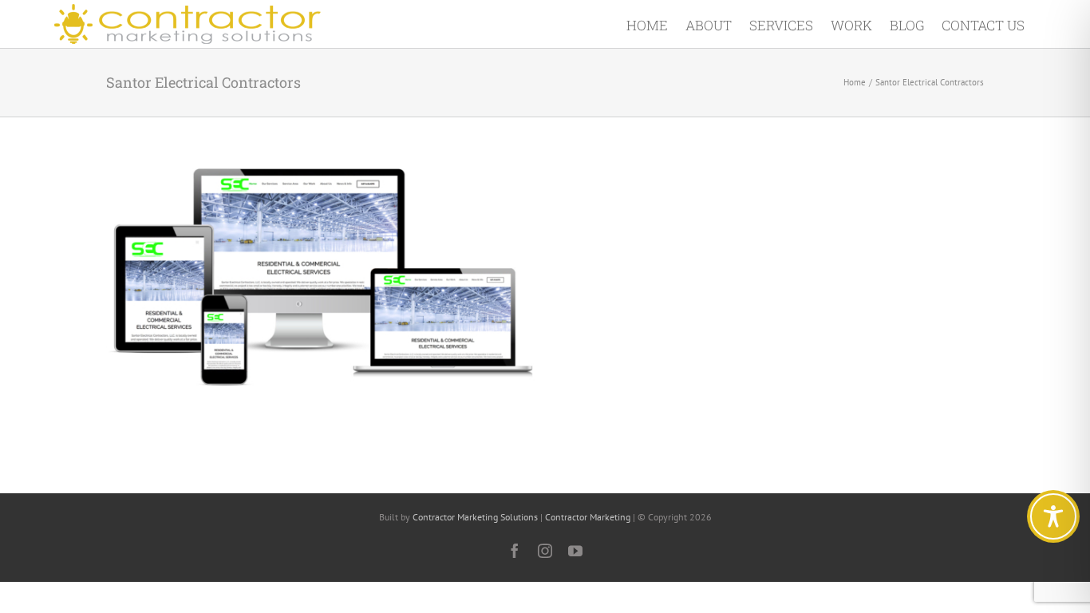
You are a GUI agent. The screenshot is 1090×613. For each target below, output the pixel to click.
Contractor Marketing (587, 517)
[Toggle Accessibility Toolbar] (1053, 516)
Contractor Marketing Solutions (475, 517)
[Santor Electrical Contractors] (323, 172)
